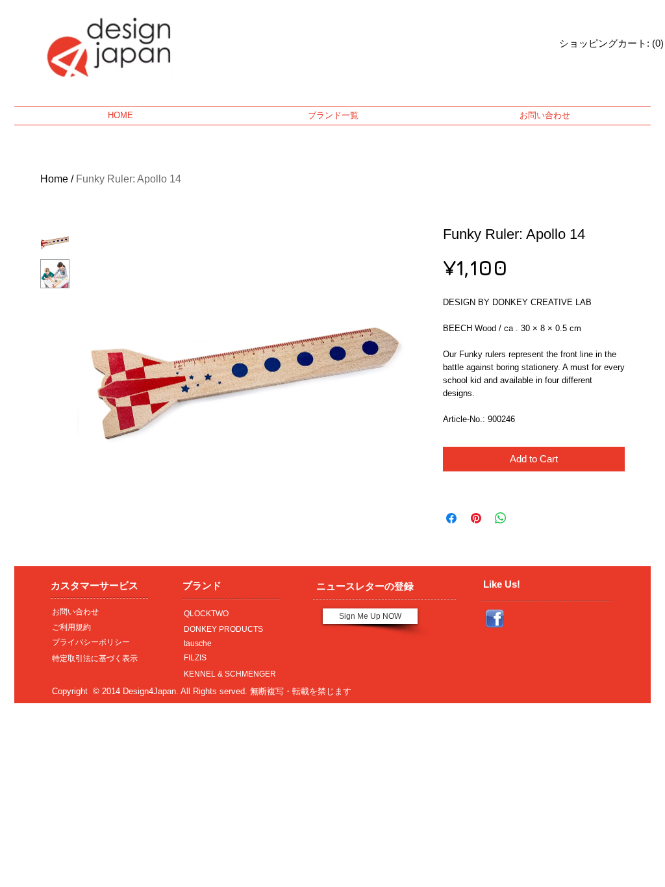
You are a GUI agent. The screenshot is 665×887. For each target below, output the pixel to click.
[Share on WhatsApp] (500, 518)
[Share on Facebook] (451, 518)
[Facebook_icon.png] (495, 619)
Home (54, 178)
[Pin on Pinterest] (476, 518)
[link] (594, 43)
